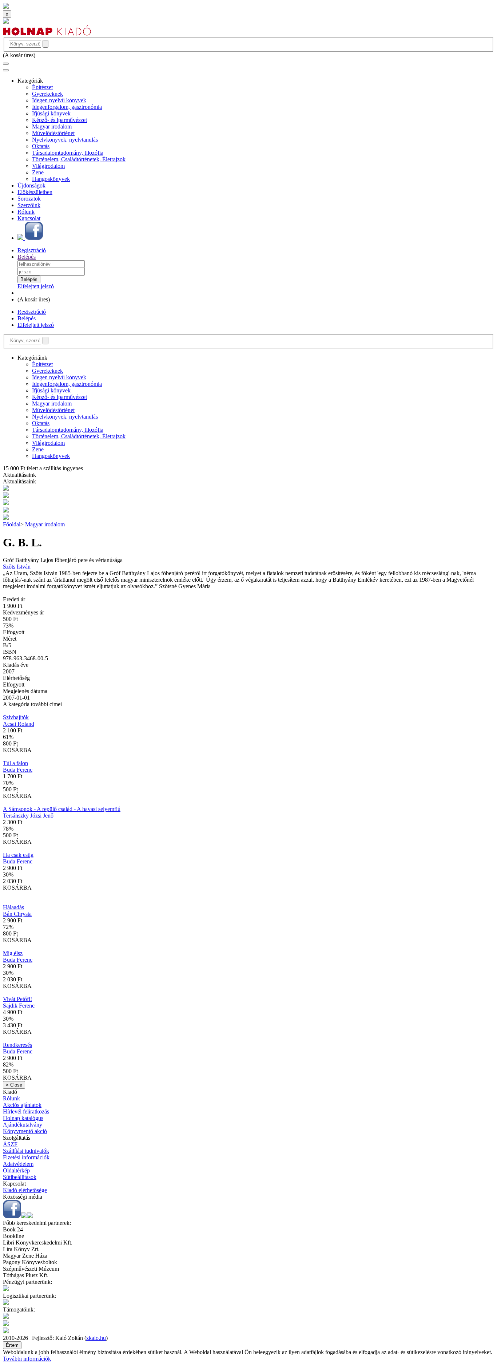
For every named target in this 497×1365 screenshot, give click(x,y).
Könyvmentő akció (25, 1131)
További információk (27, 1359)
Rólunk (26, 212)
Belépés (26, 257)
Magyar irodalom (52, 126)
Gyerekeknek (47, 94)
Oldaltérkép (16, 1170)
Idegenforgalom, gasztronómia (67, 107)
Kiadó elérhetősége (25, 1190)
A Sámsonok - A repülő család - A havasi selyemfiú (61, 809)
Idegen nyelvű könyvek (59, 100)
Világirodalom (48, 166)
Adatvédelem (18, 1164)
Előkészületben (34, 192)
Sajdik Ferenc (19, 1005)
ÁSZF (10, 1144)
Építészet (42, 87)
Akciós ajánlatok (22, 1105)
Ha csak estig (18, 855)
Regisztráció (31, 250)
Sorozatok (29, 198)
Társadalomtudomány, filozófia (67, 153)
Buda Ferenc (17, 770)
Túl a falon (15, 763)
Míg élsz (13, 953)
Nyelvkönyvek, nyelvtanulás (65, 139)
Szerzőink (28, 205)
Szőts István (17, 566)
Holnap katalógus (23, 1118)
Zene (38, 172)
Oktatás (40, 146)
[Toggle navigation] (6, 64)
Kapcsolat (28, 218)
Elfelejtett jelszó (35, 286)
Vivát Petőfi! (17, 999)
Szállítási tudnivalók (26, 1151)
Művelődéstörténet (53, 133)
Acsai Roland (18, 724)
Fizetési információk (26, 1157)
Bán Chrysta (17, 914)
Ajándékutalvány (22, 1124)
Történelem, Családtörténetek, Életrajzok (79, 159)
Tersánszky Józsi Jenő (28, 815)
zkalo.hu (96, 1338)
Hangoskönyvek (51, 179)
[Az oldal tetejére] (6, 7)
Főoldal (11, 524)
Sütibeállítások (19, 1177)
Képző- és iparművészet (59, 120)
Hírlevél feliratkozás (26, 1111)
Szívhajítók (16, 717)
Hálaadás (13, 907)
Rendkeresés (17, 1045)
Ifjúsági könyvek (51, 113)
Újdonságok (31, 185)
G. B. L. (22, 542)
